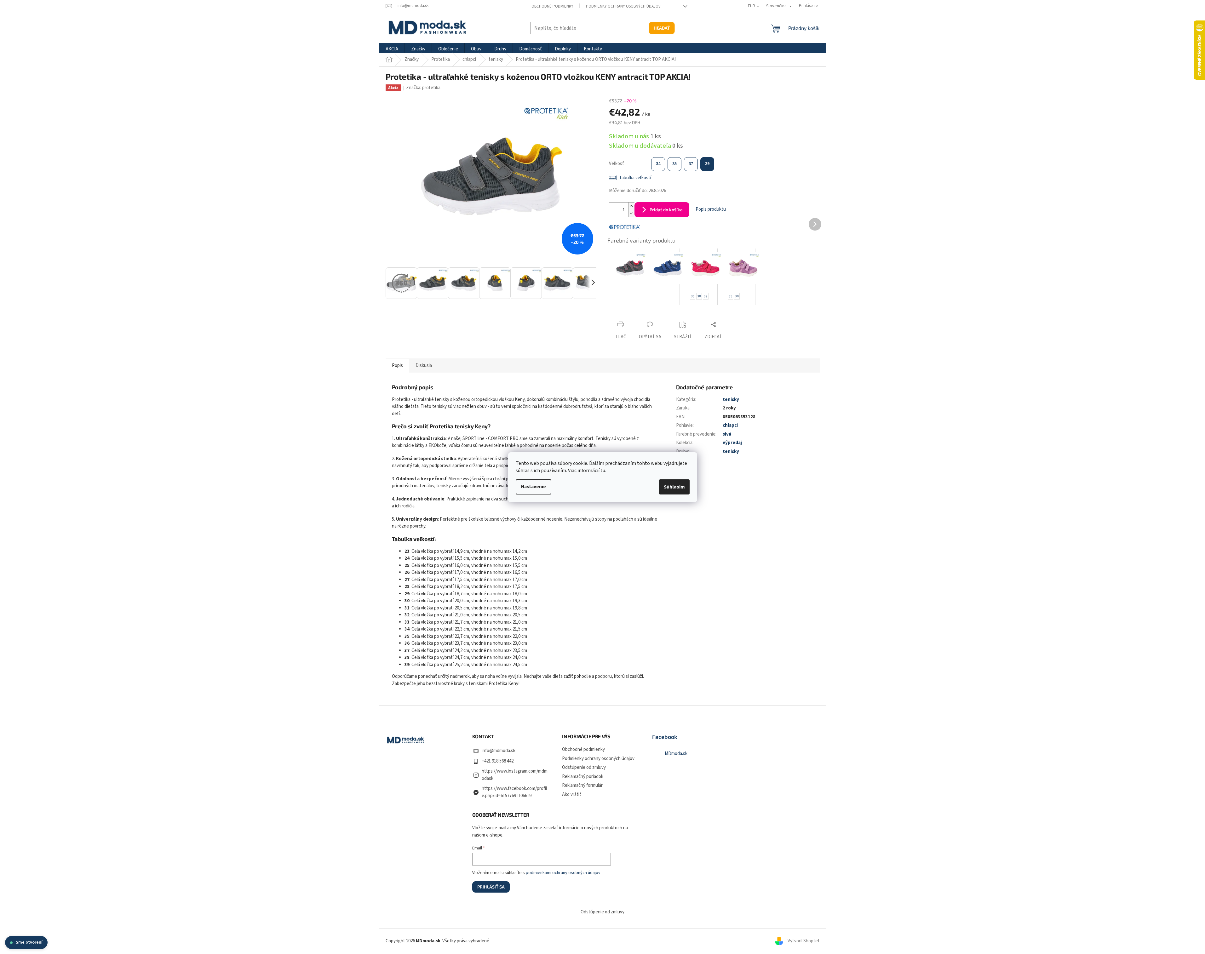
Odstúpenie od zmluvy (584, 767)
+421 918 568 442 (498, 761)
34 (658, 164)
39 (707, 164)
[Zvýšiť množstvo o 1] (631, 206)
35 (674, 164)
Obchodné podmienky (552, 6)
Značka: (423, 87)
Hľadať (662, 28)
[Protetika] (624, 226)
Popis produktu (711, 209)
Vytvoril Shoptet (804, 941)
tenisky (731, 399)
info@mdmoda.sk (498, 750)
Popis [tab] (397, 365)
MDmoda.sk (676, 753)
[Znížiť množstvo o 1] (631, 213)
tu (602, 470)
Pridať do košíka (666, 209)
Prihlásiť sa (491, 886)
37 (691, 164)
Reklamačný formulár (582, 785)
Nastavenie (533, 486)
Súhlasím (674, 486)
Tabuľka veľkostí (635, 177)
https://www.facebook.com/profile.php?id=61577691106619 (514, 792)
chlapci (730, 425)
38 (699, 296)
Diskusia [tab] (424, 365)
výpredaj (732, 442)
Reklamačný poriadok (582, 776)
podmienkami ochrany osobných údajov (563, 873)
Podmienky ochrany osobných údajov (623, 6)
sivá (727, 434)
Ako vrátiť (571, 794)
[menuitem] (392, 49)
